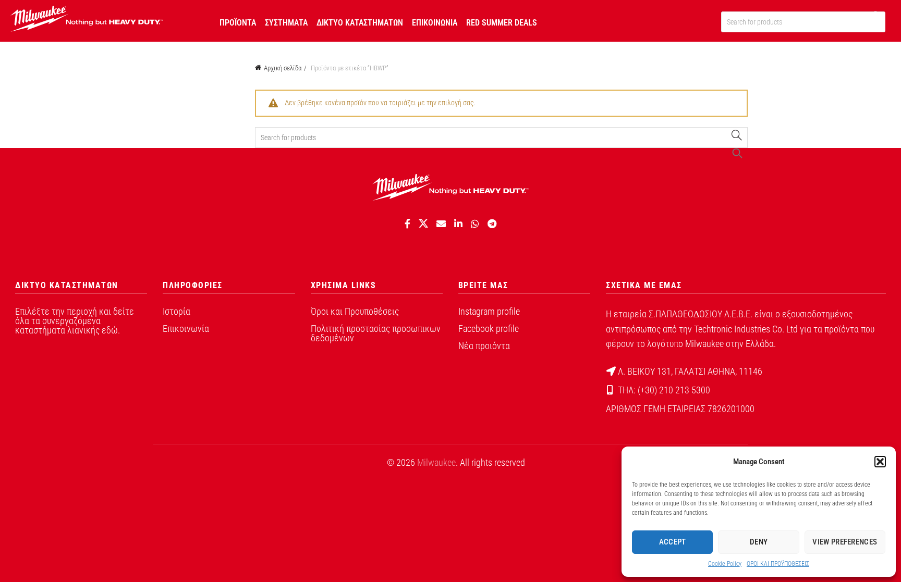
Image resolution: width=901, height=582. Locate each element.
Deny (759, 542)
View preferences (844, 542)
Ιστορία (176, 311)
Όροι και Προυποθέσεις (355, 311)
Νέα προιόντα (484, 345)
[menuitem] (237, 21)
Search (737, 137)
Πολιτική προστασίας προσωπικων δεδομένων (376, 333)
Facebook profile (488, 328)
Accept (672, 542)
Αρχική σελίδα (282, 68)
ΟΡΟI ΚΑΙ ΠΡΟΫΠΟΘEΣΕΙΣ (778, 563)
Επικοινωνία (186, 328)
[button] (880, 461)
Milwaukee (436, 462)
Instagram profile (489, 311)
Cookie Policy (724, 563)
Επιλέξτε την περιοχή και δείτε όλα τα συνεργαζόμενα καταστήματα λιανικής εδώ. (74, 321)
